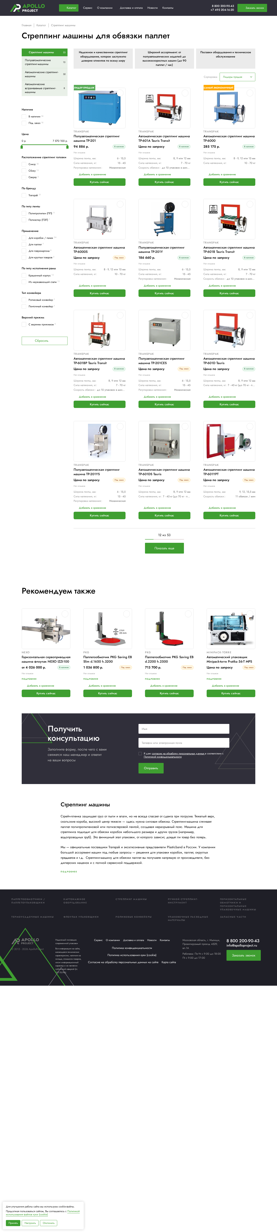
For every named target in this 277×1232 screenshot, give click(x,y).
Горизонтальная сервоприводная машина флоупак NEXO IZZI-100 (46, 659)
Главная (26, 25)
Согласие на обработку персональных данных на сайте (123, 962)
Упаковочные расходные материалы (188, 918)
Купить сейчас (99, 182)
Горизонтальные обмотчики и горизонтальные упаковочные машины (238, 904)
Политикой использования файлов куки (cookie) (43, 1212)
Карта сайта (169, 962)
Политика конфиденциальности (132, 948)
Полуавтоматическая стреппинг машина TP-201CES (161, 360)
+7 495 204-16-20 (222, 10)
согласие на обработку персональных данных (178, 753)
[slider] (21, 147)
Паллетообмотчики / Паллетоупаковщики (28, 901)
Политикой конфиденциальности (163, 757)
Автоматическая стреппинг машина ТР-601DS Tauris (164, 471)
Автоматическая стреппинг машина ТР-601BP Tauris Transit (99, 360)
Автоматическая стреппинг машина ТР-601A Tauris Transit (164, 138)
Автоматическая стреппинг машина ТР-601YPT (229, 471)
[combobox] (237, 77)
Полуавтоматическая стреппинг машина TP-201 (96, 138)
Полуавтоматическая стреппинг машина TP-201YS (96, 471)
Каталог (41, 25)
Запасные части (233, 916)
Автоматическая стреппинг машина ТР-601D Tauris (229, 360)
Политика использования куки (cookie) (131, 955)
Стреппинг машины (131, 899)
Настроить (30, 1223)
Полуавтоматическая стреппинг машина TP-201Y (161, 249)
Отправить (151, 768)
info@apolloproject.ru (242, 945)
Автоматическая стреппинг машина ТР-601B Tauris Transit (229, 249)
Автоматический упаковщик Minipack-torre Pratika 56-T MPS (229, 659)
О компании (113, 940)
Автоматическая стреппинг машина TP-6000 (229, 138)
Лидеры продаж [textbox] (232, 77)
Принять (13, 1223)
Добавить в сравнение (92, 174)
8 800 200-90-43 (223, 6)
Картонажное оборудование (75, 901)
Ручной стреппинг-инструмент (183, 901)
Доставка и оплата (133, 940)
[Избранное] (197, 8)
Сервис (98, 940)
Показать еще (164, 548)
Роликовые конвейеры (134, 916)
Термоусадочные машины (32, 916)
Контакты (165, 940)
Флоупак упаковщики (81, 916)
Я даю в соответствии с (183, 755)
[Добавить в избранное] (120, 93)
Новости (152, 940)
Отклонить (49, 1223)
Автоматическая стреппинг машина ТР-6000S (99, 249)
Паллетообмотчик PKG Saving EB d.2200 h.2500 (169, 659)
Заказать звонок (243, 955)
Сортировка (210, 77)
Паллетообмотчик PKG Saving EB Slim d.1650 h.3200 (107, 659)
